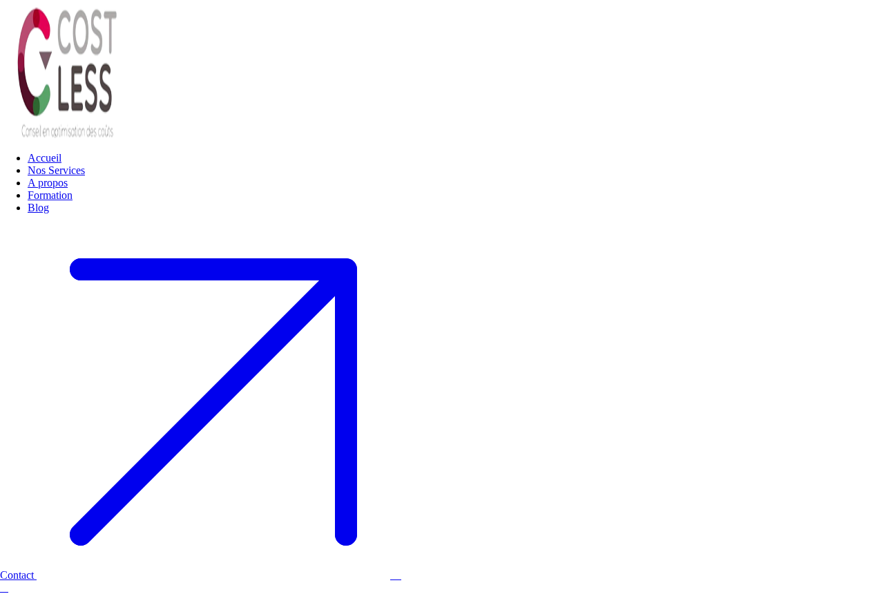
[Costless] (69, 134)
